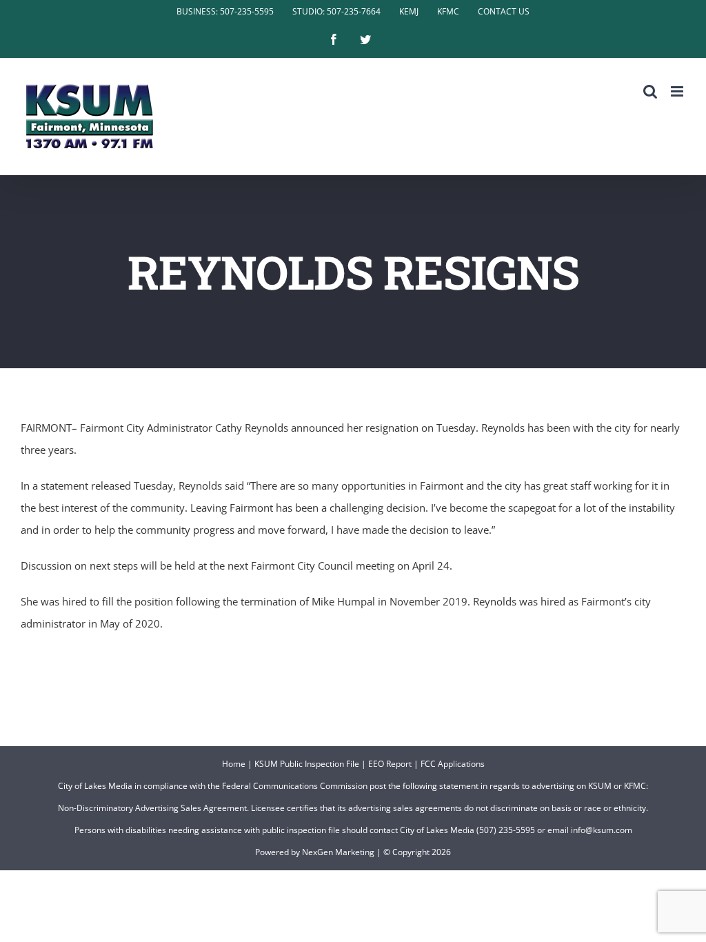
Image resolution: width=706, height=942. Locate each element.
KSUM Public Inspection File (306, 764)
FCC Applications (453, 764)
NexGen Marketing (338, 852)
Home (233, 764)
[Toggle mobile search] (650, 91)
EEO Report (390, 764)
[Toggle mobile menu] (678, 91)
